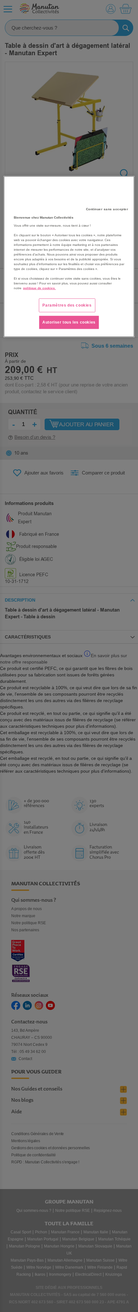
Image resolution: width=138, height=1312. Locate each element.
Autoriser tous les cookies (69, 322)
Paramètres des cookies (66, 305)
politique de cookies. (39, 288)
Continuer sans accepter (107, 209)
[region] (69, 256)
